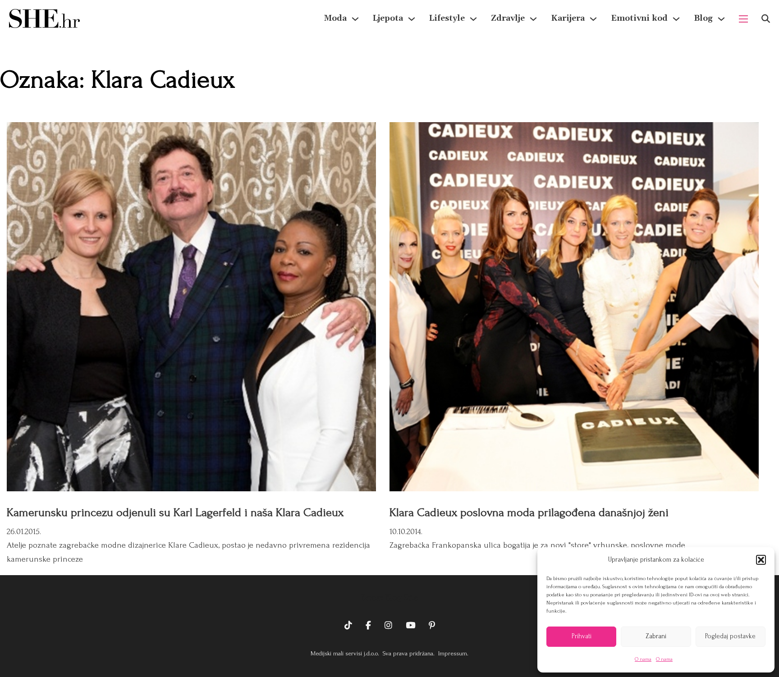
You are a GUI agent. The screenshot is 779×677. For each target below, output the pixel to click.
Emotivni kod (639, 18)
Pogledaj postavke (730, 636)
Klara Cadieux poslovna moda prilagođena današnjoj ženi (529, 512)
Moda (335, 18)
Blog (703, 18)
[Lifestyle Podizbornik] (473, 19)
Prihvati (581, 636)
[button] (760, 559)
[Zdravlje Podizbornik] (533, 19)
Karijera (568, 18)
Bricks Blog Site (389, 597)
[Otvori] (765, 18)
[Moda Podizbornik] (355, 19)
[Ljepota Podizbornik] (412, 19)
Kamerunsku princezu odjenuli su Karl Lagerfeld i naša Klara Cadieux (175, 512)
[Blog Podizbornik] (721, 19)
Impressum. (452, 653)
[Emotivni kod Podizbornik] (676, 19)
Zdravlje (508, 18)
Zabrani (656, 636)
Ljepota (388, 18)
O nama (643, 659)
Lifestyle (447, 18)
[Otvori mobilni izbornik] (743, 19)
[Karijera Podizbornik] (593, 19)
